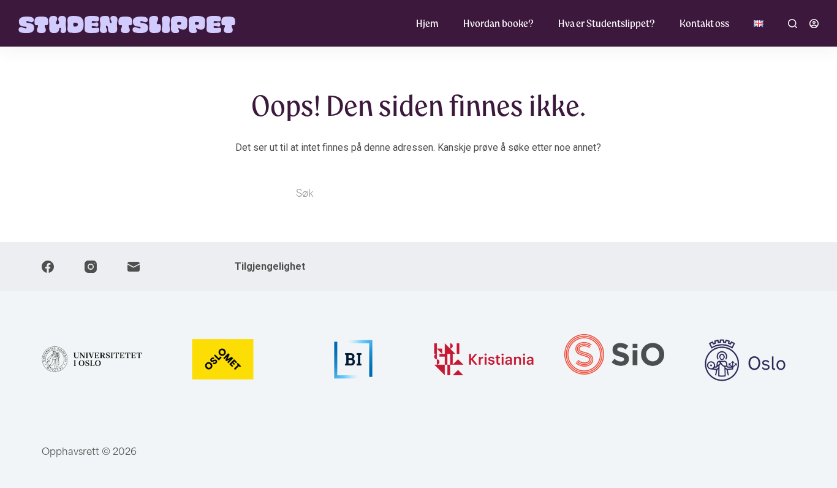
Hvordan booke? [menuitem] (498, 23)
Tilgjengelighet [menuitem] (270, 266)
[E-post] (133, 267)
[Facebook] (48, 267)
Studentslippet (126, 23)
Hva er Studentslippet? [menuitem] (606, 23)
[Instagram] (91, 267)
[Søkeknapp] (529, 192)
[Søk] (792, 23)
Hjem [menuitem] (427, 23)
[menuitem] (758, 23)
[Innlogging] (814, 23)
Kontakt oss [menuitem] (704, 23)
